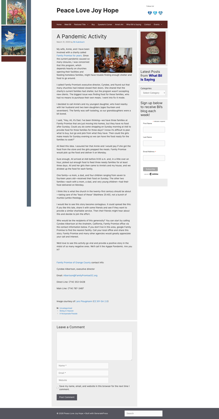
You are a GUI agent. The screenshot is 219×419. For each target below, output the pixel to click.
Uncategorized (66, 308)
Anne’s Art (119, 24)
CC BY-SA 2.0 (101, 301)
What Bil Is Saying (133, 24)
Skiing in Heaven (67, 311)
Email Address (149, 151)
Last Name (147, 137)
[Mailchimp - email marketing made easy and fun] (151, 175)
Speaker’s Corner (105, 24)
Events (156, 24)
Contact (147, 24)
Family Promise (64, 55)
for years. (77, 55)
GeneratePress (101, 413)
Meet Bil (68, 24)
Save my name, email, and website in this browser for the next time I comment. (94, 388)
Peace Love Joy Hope (88, 10)
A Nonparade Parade (68, 313)
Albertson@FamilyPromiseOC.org (80, 275)
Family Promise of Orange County (74, 262)
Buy (93, 24)
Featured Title (80, 24)
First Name (147, 123)
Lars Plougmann (84, 301)
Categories (146, 88)
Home (59, 24)
